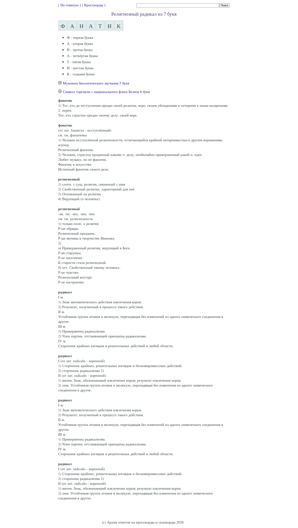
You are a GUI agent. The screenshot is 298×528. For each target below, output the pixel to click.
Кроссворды (93, 4)
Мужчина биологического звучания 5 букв (96, 83)
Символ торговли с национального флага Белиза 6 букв (106, 91)
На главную (69, 4)
